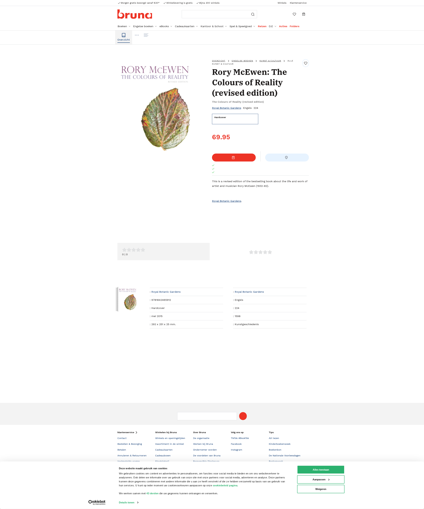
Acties (283, 26)
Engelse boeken (143, 26)
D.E (271, 26)
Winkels (282, 2)
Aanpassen (319, 479)
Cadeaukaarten (184, 26)
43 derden (152, 493)
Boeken (122, 26)
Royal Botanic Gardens (226, 107)
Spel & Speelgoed (241, 26)
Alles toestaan (321, 469)
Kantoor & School (212, 26)
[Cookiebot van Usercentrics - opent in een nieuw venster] (96, 502)
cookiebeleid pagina (225, 485)
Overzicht (218, 61)
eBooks (164, 26)
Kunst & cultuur (270, 61)
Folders (294, 26)
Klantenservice (298, 2)
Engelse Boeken (242, 61)
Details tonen (126, 502)
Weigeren (320, 489)
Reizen (262, 26)
